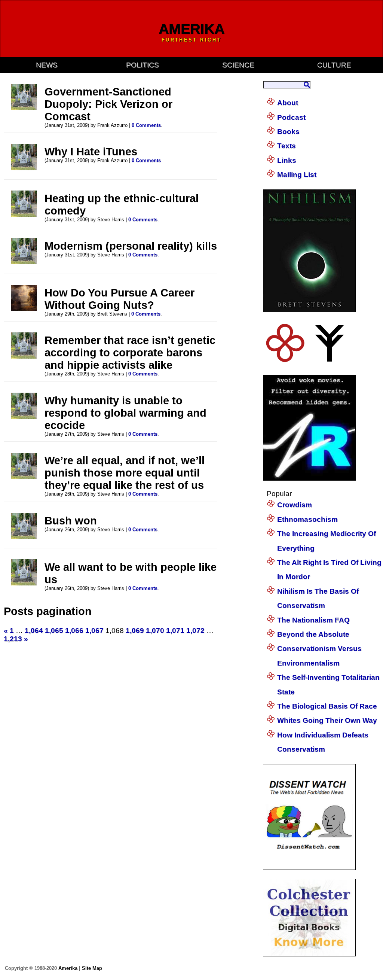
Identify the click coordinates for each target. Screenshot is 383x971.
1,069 (135, 630)
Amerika (67, 968)
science (238, 65)
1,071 (175, 630)
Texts (286, 146)
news (47, 65)
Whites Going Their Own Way (327, 720)
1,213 (13, 639)
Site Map (92, 968)
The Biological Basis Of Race (327, 706)
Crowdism (294, 505)
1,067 (94, 630)
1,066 (74, 630)
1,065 (54, 630)
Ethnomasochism (307, 519)
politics (142, 65)
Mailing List (296, 175)
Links (286, 160)
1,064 (34, 630)
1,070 (155, 630)
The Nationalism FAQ (313, 620)
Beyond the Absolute (313, 634)
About (287, 103)
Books (288, 132)
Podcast (291, 117)
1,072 (195, 630)
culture (334, 65)
